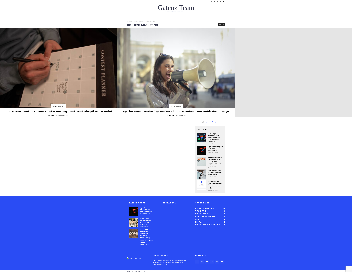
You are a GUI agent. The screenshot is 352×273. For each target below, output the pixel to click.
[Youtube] (223, 1)
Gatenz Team (52, 115)
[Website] (220, 1)
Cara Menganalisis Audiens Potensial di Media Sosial (215, 172)
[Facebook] (208, 1)
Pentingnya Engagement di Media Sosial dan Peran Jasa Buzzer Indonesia (214, 137)
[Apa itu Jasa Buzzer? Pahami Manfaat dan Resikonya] (133, 222)
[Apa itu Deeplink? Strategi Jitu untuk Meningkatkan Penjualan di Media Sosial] (201, 185)
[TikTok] (217, 1)
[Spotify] (214, 1)
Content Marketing (58, 106)
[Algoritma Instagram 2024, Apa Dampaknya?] (201, 150)
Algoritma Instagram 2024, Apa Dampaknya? (146, 209)
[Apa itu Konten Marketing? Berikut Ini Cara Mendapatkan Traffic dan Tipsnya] (176, 72)
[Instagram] (211, 1)
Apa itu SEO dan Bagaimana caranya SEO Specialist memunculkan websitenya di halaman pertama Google (146, 236)
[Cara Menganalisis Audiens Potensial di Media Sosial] (201, 174)
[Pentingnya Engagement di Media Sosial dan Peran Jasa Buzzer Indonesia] (201, 137)
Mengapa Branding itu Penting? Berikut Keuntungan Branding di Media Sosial (215, 161)
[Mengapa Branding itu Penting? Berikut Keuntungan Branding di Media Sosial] (201, 161)
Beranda (129, 21)
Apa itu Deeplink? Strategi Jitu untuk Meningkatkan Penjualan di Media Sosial (215, 185)
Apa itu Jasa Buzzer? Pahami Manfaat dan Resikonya (145, 221)
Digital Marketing (138, 21)
